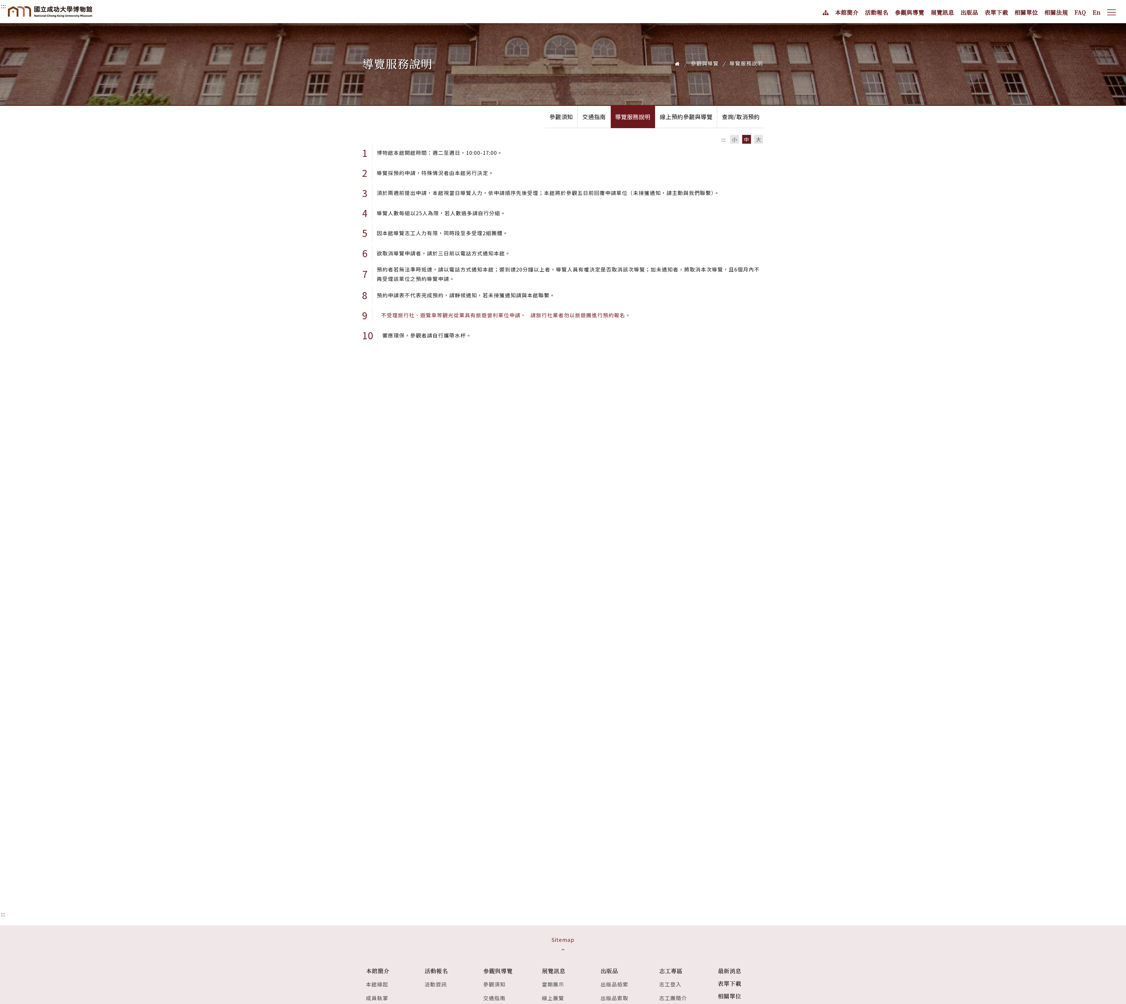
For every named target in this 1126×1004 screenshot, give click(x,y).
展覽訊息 (942, 12)
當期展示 (553, 984)
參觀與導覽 (909, 12)
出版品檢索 (614, 984)
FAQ (1080, 12)
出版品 (969, 12)
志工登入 (670, 984)
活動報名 (876, 12)
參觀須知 (561, 117)
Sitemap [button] (563, 939)
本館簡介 (847, 12)
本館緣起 (377, 984)
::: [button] (723, 139)
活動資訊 (436, 984)
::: (3, 29)
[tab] (563, 944)
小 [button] (734, 139)
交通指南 (594, 117)
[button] (1111, 12)
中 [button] (746, 139)
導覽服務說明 (632, 117)
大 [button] (759, 139)
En (1097, 12)
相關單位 (1026, 12)
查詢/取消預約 (741, 117)
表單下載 (996, 12)
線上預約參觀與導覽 (686, 117)
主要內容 (13, 6)
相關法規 (1056, 12)
